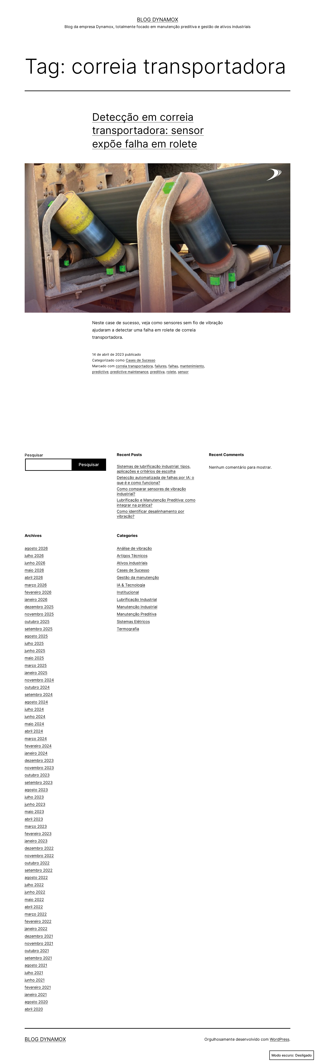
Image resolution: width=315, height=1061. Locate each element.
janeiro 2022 (36, 928)
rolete (171, 372)
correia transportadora (134, 366)
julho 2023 (34, 797)
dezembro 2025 (39, 607)
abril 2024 (34, 731)
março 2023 (36, 826)
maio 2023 (34, 811)
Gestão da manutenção (138, 577)
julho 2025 (34, 643)
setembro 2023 (38, 782)
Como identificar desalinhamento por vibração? (150, 514)
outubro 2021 (37, 950)
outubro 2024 (37, 687)
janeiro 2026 (36, 599)
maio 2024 (34, 724)
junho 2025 (35, 650)
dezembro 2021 (39, 936)
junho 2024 (35, 716)
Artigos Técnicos (132, 555)
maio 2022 (34, 899)
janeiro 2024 (36, 753)
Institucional (128, 592)
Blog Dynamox (157, 19)
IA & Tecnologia (131, 585)
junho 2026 (35, 563)
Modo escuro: (283, 1055)
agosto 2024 (36, 702)
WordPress (279, 1039)
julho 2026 (34, 555)
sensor (183, 372)
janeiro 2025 (36, 672)
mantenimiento (192, 366)
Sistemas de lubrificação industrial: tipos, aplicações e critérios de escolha (153, 469)
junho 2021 (35, 980)
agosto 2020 (36, 1002)
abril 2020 (34, 1009)
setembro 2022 (38, 870)
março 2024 (36, 738)
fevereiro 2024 (38, 746)
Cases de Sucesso (140, 360)
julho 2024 (34, 709)
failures (160, 366)
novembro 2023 (39, 767)
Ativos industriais (132, 563)
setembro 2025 (38, 629)
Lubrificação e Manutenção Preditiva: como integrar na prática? (156, 502)
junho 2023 (35, 804)
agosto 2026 (36, 548)
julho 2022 (34, 885)
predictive (100, 372)
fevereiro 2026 (38, 592)
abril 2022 (34, 907)
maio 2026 (34, 570)
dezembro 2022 (39, 848)
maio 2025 (34, 658)
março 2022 (36, 914)
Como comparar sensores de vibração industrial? (151, 491)
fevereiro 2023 (38, 833)
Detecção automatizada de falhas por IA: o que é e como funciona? (155, 480)
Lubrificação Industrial (137, 599)
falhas (173, 366)
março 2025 (36, 665)
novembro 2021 (39, 943)
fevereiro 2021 (38, 987)
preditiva (157, 372)
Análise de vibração (134, 548)
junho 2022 (35, 892)
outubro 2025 (37, 621)
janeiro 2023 (36, 841)
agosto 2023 (36, 790)
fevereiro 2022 (38, 921)
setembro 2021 (38, 958)
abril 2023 (34, 819)
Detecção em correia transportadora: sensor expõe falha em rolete (148, 130)
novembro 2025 (39, 614)
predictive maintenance (129, 372)
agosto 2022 (36, 877)
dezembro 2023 (39, 760)
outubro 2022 (37, 863)
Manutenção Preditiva (136, 614)
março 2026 (36, 585)
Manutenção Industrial (137, 607)
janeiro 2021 (36, 994)
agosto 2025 (36, 636)
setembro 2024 (39, 694)
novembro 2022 (39, 855)
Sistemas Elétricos (133, 621)
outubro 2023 (37, 775)
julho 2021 (34, 972)
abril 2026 (34, 577)
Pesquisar (34, 455)
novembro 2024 (39, 680)
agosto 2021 (36, 965)
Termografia (128, 629)
